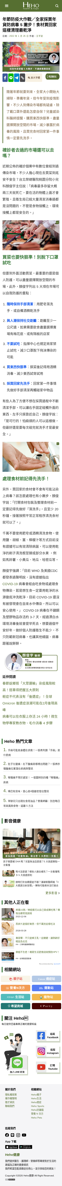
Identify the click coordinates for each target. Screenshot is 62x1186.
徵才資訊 (9, 1102)
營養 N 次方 (37, 1113)
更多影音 (51, 893)
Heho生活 (36, 1098)
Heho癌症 (36, 1102)
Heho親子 (36, 1094)
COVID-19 (10, 584)
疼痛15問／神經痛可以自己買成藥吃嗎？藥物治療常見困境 (38, 911)
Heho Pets (36, 1117)
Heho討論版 (37, 1110)
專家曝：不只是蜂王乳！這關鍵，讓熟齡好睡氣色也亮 (38, 940)
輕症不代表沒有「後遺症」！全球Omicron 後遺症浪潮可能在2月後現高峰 (30, 703)
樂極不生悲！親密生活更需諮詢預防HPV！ (38, 952)
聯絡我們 (9, 1106)
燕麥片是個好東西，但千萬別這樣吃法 (35, 924)
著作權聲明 (11, 1098)
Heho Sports (37, 1106)
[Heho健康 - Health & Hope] (31, 6)
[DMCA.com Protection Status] (10, 1179)
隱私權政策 (11, 1094)
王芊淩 (39, 36)
